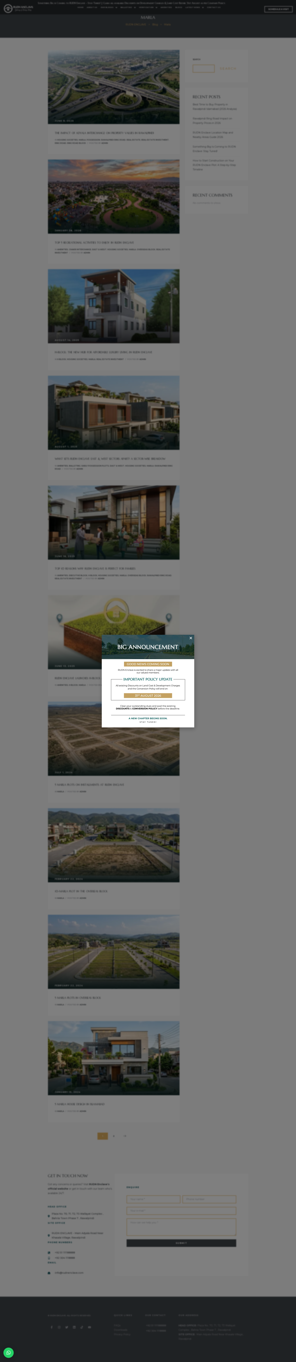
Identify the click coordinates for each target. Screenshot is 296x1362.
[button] (8, 1353)
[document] (148, 681)
